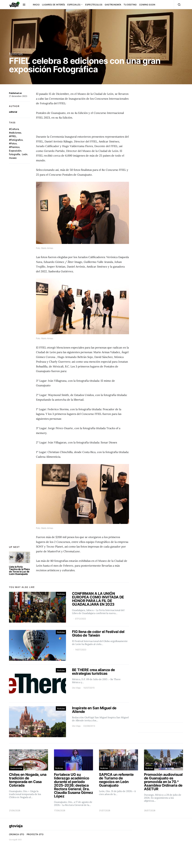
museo (13, 157)
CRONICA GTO (16, 834)
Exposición (15, 150)
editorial (13, 112)
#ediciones (15, 132)
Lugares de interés (53, 4)
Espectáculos (93, 4)
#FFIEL (12, 136)
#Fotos (13, 143)
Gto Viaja (76, 687)
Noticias (16, 54)
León (24, 154)
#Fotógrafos (16, 139)
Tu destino (130, 4)
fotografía (14, 154)
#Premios (14, 147)
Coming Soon (147, 4)
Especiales (73, 4)
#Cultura (14, 129)
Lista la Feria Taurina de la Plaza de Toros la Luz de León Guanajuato (19, 570)
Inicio (36, 4)
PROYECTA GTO (35, 834)
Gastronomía (113, 4)
